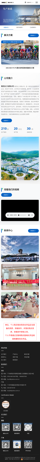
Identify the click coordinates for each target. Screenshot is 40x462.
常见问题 (26, 357)
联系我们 (15, 360)
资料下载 (15, 357)
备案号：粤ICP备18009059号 (12, 459)
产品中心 (15, 354)
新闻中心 (3, 357)
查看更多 (32, 35)
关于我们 (3, 354)
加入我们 (3, 360)
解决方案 (26, 354)
